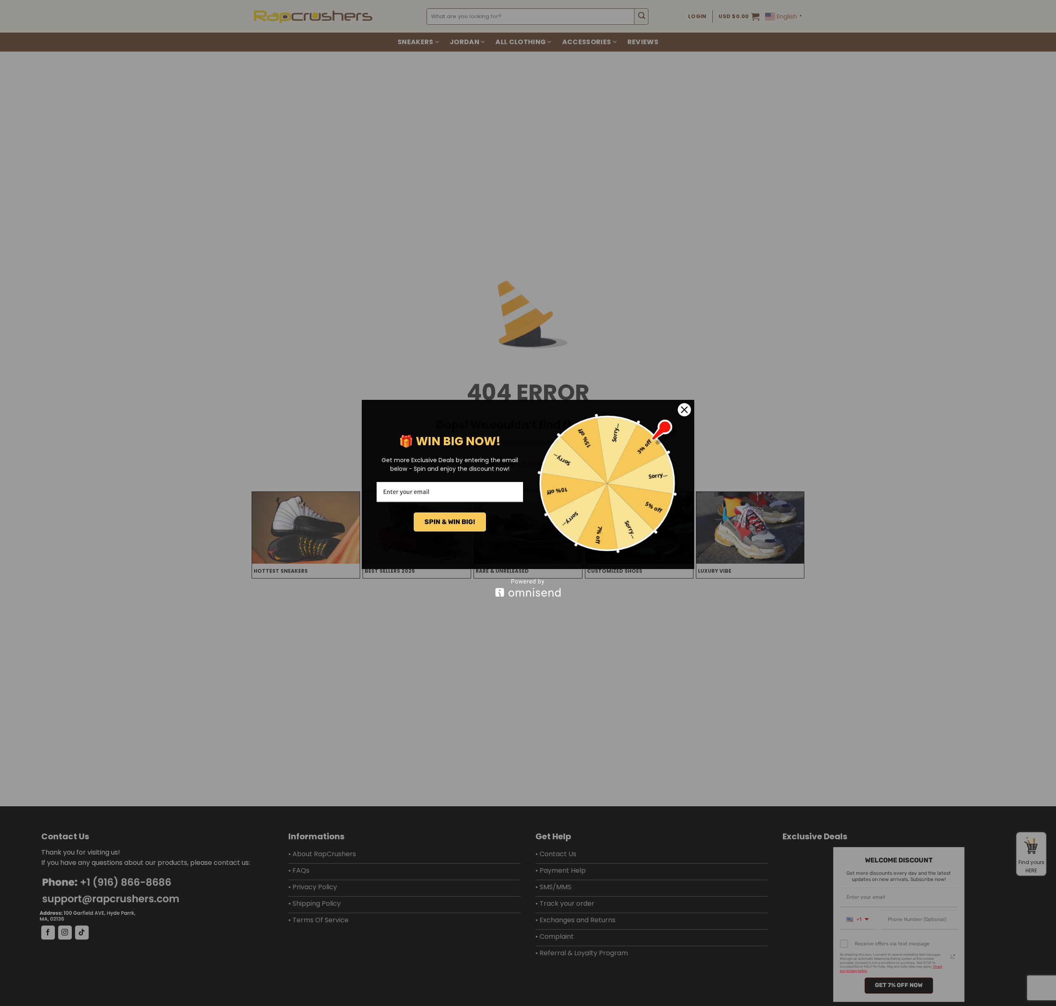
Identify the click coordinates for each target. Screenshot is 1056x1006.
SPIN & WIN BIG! (449, 522)
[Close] (684, 410)
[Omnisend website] (528, 588)
